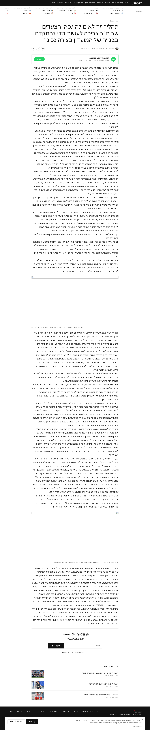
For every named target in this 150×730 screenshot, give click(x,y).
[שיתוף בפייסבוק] (38, 49)
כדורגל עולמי (41, 711)
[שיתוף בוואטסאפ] (43, 49)
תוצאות (75, 711)
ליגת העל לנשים (87, 711)
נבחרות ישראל (54, 711)
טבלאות (66, 711)
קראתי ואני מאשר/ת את (74, 652)
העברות (19, 711)
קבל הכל (32, 721)
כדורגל (112, 21)
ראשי (116, 21)
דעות (11, 711)
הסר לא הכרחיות (16, 721)
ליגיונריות (29, 711)
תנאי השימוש (66, 652)
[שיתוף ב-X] (33, 49)
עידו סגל (111, 48)
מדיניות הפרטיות (137, 726)
